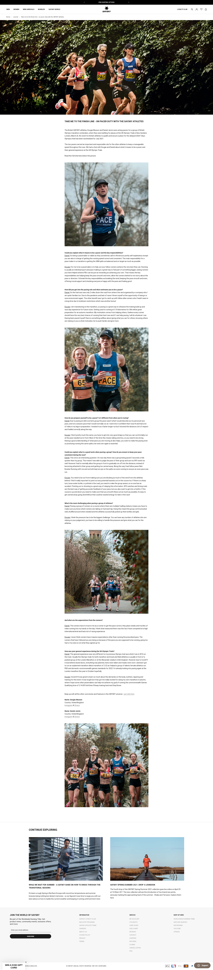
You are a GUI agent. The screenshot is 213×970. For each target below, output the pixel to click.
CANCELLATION (135, 948)
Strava (77, 705)
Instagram (69, 705)
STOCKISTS (133, 922)
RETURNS (132, 941)
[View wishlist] (201, 9)
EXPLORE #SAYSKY (180, 922)
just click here (129, 694)
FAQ (130, 951)
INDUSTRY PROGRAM (87, 922)
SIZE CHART (133, 928)
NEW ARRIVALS (28, 9)
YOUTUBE (177, 928)
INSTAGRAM (178, 925)
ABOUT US (83, 932)
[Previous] (84, 2)
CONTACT (132, 935)
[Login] (196, 9)
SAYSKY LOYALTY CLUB (87, 919)
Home (8, 17)
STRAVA (177, 932)
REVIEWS (132, 932)
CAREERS (82, 928)
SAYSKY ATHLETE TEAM (87, 925)
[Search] (192, 9)
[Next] (128, 2)
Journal (15, 17)
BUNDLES (41, 9)
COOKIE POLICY (84, 935)
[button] (13, 966)
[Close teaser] (26, 962)
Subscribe (30, 936)
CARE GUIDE (133, 925)
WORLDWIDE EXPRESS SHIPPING (106, 2)
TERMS (81, 941)
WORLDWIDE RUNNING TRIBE (184, 919)
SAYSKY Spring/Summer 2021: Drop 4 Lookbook (132, 885)
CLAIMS (132, 944)
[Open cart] (206, 9)
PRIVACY (82, 938)
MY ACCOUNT (134, 919)
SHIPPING (132, 938)
